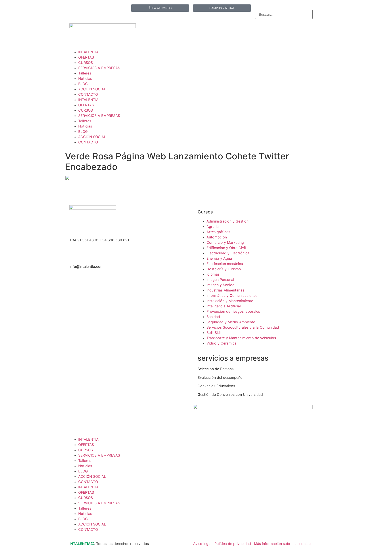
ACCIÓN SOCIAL (92, 89)
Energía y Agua (219, 258)
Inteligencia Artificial (223, 306)
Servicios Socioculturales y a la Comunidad (242, 327)
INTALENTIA (88, 52)
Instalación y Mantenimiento (229, 301)
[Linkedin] (74, 9)
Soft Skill (214, 332)
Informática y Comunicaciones (231, 295)
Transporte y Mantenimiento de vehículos (241, 338)
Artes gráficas (218, 232)
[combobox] (284, 14)
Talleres (84, 73)
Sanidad (213, 316)
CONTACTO (88, 94)
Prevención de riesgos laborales (233, 311)
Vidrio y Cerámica (221, 343)
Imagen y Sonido (220, 285)
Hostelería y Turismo (223, 269)
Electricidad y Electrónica (227, 253)
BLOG (83, 84)
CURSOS (85, 62)
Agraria (212, 226)
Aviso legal (202, 543)
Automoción (216, 237)
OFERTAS (86, 57)
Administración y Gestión (227, 221)
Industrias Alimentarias (225, 290)
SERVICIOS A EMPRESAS (99, 68)
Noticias (85, 78)
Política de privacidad (232, 543)
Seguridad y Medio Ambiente (230, 322)
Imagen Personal (220, 279)
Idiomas (213, 274)
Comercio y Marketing (225, 242)
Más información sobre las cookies (283, 543)
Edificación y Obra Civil (226, 248)
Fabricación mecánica (224, 263)
